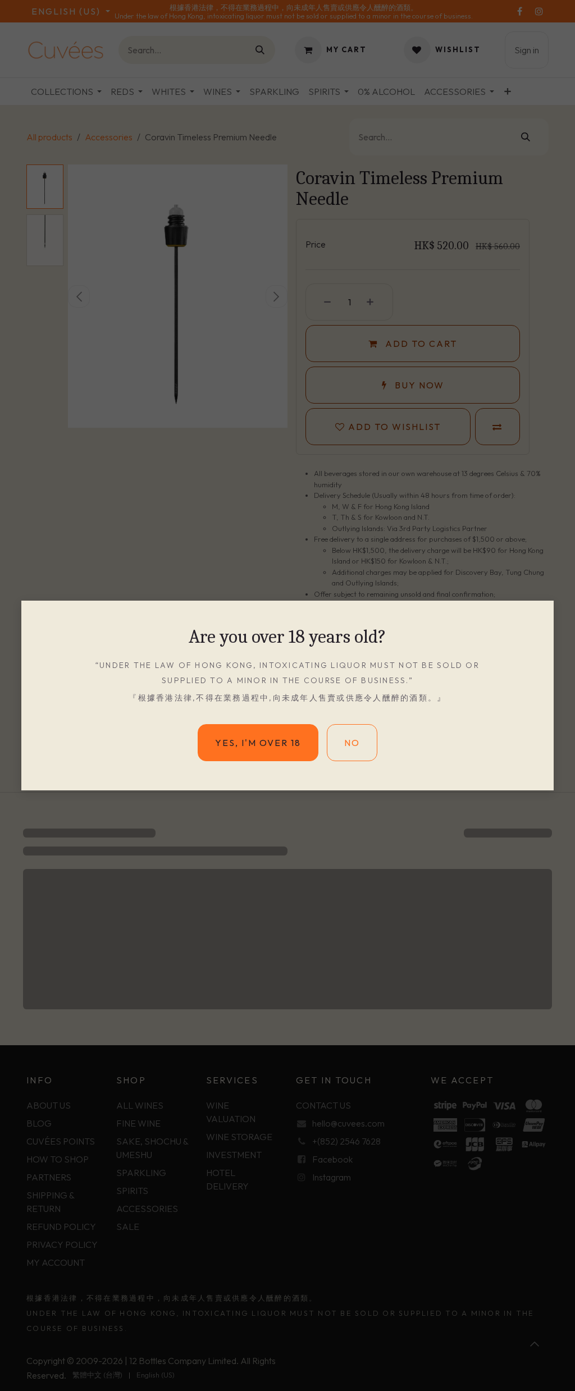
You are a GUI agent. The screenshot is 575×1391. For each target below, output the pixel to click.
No (352, 828)
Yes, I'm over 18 (258, 828)
